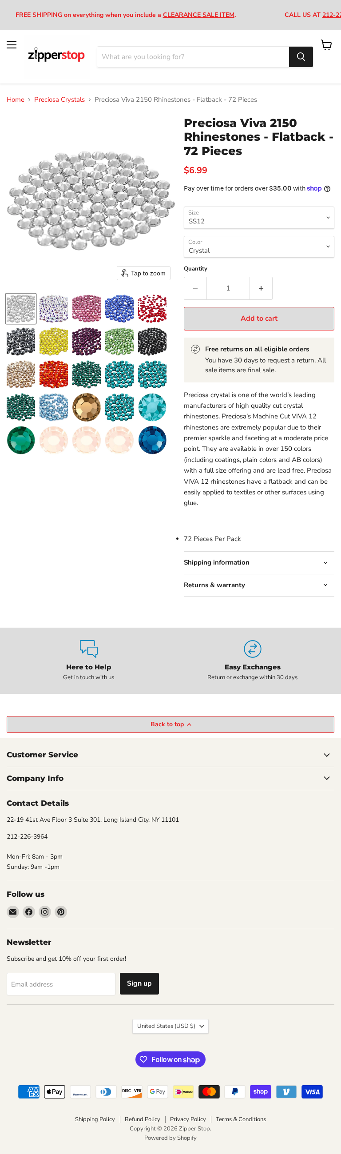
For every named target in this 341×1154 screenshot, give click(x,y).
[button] (21, 309)
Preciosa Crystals (59, 99)
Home (15, 99)
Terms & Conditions (241, 1119)
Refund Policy (142, 1119)
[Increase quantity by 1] (261, 288)
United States (166, 1026)
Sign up (139, 983)
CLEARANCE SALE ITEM (198, 15)
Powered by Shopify (170, 1138)
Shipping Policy (95, 1119)
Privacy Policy (188, 1119)
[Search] (301, 57)
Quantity (195, 269)
